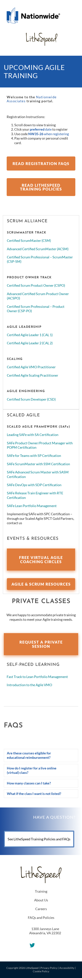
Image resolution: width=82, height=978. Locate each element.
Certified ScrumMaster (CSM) (29, 240)
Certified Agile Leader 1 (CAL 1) (30, 335)
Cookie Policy (41, 971)
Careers (41, 909)
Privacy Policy (48, 967)
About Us (41, 900)
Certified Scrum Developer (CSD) (31, 399)
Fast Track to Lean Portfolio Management (37, 677)
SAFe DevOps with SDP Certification (34, 485)
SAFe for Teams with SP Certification (34, 455)
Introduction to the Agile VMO (29, 685)
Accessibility (66, 967)
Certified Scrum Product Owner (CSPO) (36, 285)
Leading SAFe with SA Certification (32, 435)
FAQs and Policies (41, 917)
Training (41, 891)
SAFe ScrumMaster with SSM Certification (38, 464)
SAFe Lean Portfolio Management (32, 506)
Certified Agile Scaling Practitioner (32, 375)
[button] (41, 755)
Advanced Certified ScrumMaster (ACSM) (37, 249)
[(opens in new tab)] (33, 15)
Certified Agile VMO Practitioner (31, 367)
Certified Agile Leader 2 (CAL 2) (30, 343)
